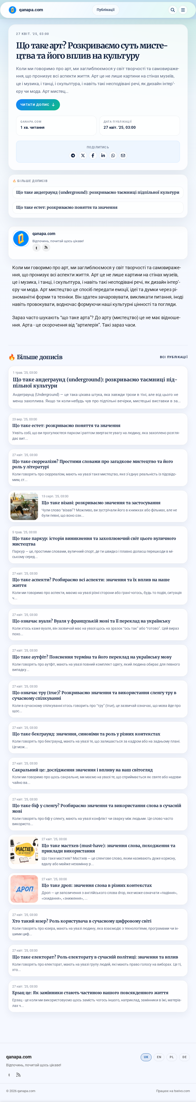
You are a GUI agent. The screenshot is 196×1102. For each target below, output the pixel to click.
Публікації (106, 10)
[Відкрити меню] (183, 10)
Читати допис (35, 105)
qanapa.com (43, 233)
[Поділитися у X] (83, 155)
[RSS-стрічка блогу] (46, 247)
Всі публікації (174, 357)
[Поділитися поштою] (123, 155)
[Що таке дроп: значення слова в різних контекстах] (24, 889)
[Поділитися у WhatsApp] (113, 155)
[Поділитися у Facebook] (93, 155)
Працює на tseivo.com (173, 1091)
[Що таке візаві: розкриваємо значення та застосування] (24, 506)
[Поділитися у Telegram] (73, 155)
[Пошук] (172, 10)
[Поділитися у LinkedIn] (103, 155)
